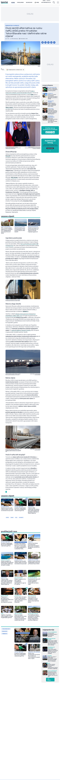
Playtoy (48, 0)
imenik (44, 0)
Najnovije (29, 2)
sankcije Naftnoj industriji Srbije (21, 330)
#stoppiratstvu (46, 2)
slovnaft (21, 517)
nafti (32, 94)
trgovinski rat (6, 628)
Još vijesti (49, 679)
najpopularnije (48, 630)
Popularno (20, 2)
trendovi (4, 633)
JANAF (12, 517)
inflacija (4, 631)
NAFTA (7, 517)
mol (16, 517)
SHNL (37, 2)
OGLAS (30, 14)
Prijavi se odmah (50, 148)
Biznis (13, 2)
